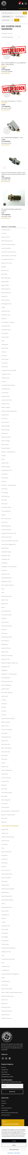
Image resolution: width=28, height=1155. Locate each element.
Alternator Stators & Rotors (8, 244)
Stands (3, 903)
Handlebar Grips (5, 555)
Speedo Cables (5, 885)
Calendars (4, 318)
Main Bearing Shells (6, 637)
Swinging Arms (5, 914)
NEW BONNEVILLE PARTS (7, 1076)
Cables (3, 307)
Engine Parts (4, 433)
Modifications (4, 644)
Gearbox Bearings (6, 526)
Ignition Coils (4, 600)
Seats (2, 848)
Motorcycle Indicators (7, 655)
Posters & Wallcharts (6, 770)
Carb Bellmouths (5, 326)
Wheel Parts (4, 1000)
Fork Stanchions (5, 496)
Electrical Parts (5, 422)
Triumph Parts (4, 1069)
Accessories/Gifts (5, 229)
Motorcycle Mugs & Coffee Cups (9, 663)
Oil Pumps (4, 703)
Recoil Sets (4, 818)
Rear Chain (4, 789)
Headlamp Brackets (6, 578)
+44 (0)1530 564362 (22, 8)
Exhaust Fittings (5, 440)
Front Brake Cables (6, 507)
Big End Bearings (5, 278)
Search (16, 20)
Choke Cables (4, 348)
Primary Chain (5, 781)
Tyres (2, 963)
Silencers (3, 866)
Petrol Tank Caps (5, 744)
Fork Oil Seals (4, 477)
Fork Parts (4, 481)
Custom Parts (4, 392)
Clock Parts (4, 355)
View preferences (14, 1149)
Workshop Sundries (6, 1018)
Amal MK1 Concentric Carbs (8, 252)
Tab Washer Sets (5, 926)
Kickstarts (3, 629)
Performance (4, 740)
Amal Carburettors (6, 248)
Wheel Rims (4, 1003)
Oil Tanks (3, 711)
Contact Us (3, 1103)
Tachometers (4, 933)
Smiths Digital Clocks (6, 874)
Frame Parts (4, 503)
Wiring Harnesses (6, 1007)
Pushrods (3, 785)
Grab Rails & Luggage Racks (8, 544)
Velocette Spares (5, 981)
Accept (14, 1141)
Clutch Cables (5, 359)
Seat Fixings (4, 844)
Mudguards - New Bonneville (9, 674)
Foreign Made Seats (6, 470)
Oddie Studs (4, 696)
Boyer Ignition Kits (6, 292)
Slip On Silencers (5, 870)
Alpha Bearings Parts (6, 241)
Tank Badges (4, 937)
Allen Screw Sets (5, 237)
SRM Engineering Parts (7, 900)
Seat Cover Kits (5, 840)
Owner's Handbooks (6, 729)
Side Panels (4, 855)
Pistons (3, 763)
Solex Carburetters (6, 877)
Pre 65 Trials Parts (6, 777)
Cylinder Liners (5, 403)
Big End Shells (5, 281)
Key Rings (3, 618)
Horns (3, 589)
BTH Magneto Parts (6, 304)
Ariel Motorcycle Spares (7, 259)
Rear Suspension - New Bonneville (10, 811)
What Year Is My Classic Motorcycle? (9, 1112)
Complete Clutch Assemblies (8, 370)
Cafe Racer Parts (5, 311)
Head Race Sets (5, 574)
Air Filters (3, 233)
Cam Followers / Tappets (7, 322)
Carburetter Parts (5, 329)
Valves (3, 977)
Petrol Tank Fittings (6, 748)
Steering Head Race (6, 907)
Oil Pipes (3, 700)
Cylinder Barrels (5, 396)
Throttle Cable (5, 944)
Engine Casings (5, 429)
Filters (3, 459)
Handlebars (4, 563)
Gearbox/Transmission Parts (8, 533)
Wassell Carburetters (6, 988)
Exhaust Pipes (5, 444)
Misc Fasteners (5, 640)
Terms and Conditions (6, 1108)
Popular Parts (4, 766)
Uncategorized (5, 970)
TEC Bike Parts (5, 940)
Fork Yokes (4, 500)
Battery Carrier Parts (6, 263)
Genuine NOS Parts (6, 537)
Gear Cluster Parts (6, 518)
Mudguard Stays (5, 666)
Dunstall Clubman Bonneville (9, 411)
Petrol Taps (4, 759)
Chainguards (4, 344)
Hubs (2, 592)
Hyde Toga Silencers (6, 596)
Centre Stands (5, 337)
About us (3, 1101)
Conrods (3, 381)
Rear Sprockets (5, 807)
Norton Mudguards (6, 685)
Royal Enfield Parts (5, 1074)
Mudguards (4, 670)
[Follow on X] (3, 8)
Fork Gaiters (4, 474)
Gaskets (3, 515)
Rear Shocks (4, 803)
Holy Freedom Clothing (7, 585)
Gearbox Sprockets (6, 529)
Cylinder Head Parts (6, 400)
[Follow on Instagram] (5, 8)
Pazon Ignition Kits (6, 737)
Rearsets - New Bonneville (8, 814)
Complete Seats (5, 378)
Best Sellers (4, 274)
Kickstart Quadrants (6, 626)
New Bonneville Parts (6, 681)
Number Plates (5, 689)
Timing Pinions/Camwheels (8, 948)
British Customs (5, 300)
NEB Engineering (5, 677)
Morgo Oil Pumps (5, 648)
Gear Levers (4, 522)
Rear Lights (4, 796)
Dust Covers (4, 418)
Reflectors (4, 822)
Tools (2, 955)
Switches (3, 918)
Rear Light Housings (6, 792)
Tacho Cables (4, 929)
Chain (2, 341)
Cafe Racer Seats (5, 315)
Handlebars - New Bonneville (9, 566)
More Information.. (13, 68)
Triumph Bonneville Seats (8, 959)
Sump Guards (5, 911)
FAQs (2, 1105)
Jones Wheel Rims (6, 611)
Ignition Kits (4, 603)
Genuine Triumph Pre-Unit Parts (9, 540)
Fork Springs (4, 492)
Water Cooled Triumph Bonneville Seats (11, 992)
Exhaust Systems (5, 448)
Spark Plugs (4, 881)
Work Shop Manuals (6, 1011)
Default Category (5, 407)
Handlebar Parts (5, 559)
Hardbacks (4, 570)
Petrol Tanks (4, 755)
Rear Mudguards (5, 800)
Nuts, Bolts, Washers (6, 692)
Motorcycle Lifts (5, 659)
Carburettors (4, 333)
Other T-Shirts (5, 726)
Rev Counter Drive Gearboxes (11, 826)
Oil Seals (3, 707)
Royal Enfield (4, 829)
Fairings (3, 455)
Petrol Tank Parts (5, 751)
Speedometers (5, 892)
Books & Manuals (5, 289)
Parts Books (4, 733)
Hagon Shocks (5, 548)
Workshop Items (5, 1014)
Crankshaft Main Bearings (8, 385)
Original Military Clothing (8, 718)
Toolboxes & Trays (6, 951)
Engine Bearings (5, 426)
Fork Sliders (4, 489)
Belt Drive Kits (5, 270)
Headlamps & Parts (6, 581)
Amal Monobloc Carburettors (8, 255)
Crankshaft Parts (5, 389)
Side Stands (4, 863)
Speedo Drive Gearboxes (7, 889)
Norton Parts (4, 1072)
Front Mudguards (5, 511)
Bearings (3, 266)
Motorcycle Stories (5, 1115)
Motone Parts (4, 652)
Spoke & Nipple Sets (6, 896)
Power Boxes (4, 774)
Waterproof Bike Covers (7, 996)
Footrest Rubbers (5, 466)
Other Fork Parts (5, 722)
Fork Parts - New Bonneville (8, 485)
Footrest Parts (5, 463)
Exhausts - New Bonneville (8, 452)
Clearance (4, 352)
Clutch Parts (4, 363)
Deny (14, 1145)
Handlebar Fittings (6, 552)
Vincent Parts (4, 985)
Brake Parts (4, 296)
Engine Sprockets (5, 437)
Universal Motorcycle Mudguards (10, 974)
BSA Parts (3, 1067)
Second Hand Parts (6, 851)
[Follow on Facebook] (2, 8)
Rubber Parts (4, 833)
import (3, 607)
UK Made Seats (5, 966)
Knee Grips (4, 633)
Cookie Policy (10, 1153)
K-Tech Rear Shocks (6, 615)
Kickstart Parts (5, 622)
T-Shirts (3, 922)
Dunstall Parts (5, 415)
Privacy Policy (17, 1153)
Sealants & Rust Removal (7, 837)
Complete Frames (5, 374)
